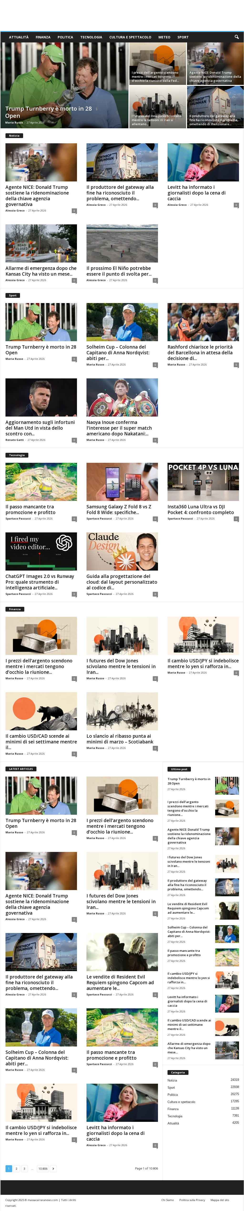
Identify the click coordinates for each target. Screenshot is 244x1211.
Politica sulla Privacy (192, 1200)
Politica (65, 37)
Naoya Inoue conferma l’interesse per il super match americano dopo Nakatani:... (119, 428)
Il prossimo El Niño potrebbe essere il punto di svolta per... (119, 271)
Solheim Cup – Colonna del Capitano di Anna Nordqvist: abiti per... (117, 352)
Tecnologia (91, 37)
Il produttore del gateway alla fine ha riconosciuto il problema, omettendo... (120, 193)
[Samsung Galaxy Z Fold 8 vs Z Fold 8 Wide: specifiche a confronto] (122, 482)
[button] (236, 37)
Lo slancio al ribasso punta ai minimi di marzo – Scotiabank (119, 739)
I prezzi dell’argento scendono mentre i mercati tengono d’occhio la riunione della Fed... (155, 76)
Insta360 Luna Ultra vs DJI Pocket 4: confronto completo (201, 509)
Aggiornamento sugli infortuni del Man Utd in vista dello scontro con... (40, 428)
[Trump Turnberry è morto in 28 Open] (64, 85)
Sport (183, 37)
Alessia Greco (15, 210)
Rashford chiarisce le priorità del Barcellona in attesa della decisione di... (200, 352)
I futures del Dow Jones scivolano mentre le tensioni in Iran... (121, 666)
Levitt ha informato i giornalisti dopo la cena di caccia (197, 193)
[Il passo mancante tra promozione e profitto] (41, 482)
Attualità (19, 37)
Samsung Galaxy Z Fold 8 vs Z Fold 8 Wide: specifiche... (118, 509)
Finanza (43, 37)
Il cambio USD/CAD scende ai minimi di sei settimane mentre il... (41, 742)
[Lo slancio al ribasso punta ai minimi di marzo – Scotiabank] (122, 711)
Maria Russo (14, 122)
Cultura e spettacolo (130, 37)
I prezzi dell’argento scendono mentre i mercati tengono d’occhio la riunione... (38, 666)
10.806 (42, 1168)
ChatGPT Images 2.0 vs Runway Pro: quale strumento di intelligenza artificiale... (39, 582)
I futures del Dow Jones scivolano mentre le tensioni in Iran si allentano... (156, 120)
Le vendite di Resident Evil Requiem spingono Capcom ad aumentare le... (120, 982)
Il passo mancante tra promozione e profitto (30, 509)
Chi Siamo (167, 1200)
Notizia (172, 1080)
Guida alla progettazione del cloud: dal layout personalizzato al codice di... (121, 582)
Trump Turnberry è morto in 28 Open (48, 111)
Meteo (164, 37)
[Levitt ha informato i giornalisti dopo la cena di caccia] (203, 162)
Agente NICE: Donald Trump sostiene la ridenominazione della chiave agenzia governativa (215, 76)
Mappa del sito (220, 1200)
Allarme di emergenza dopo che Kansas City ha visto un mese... (40, 271)
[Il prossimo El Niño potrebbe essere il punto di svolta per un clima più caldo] (122, 243)
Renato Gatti (14, 440)
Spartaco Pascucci (18, 518)
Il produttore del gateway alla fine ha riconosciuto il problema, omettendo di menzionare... (213, 120)
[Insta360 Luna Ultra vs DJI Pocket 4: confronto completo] (203, 482)
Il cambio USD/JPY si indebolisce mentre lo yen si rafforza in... (203, 664)
